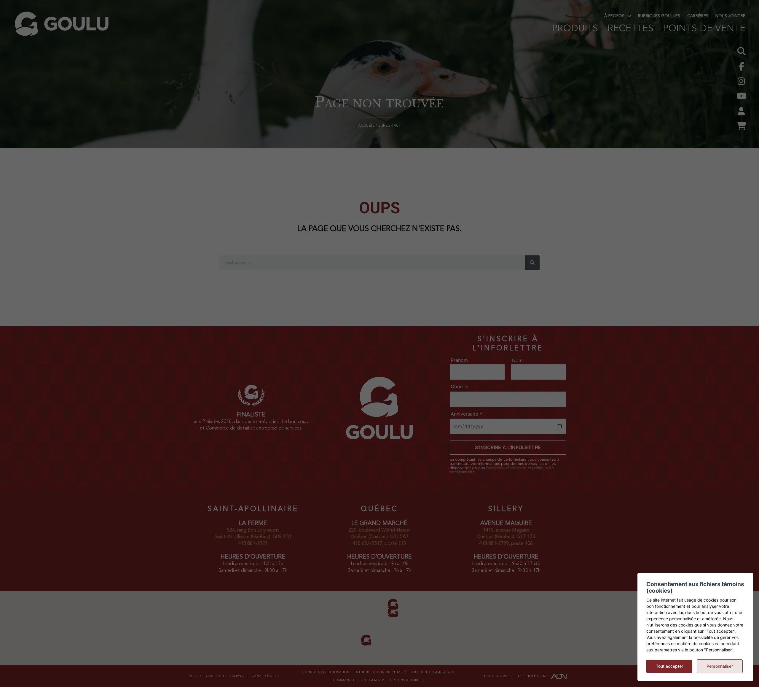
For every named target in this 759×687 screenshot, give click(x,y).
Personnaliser (720, 666)
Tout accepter (669, 666)
